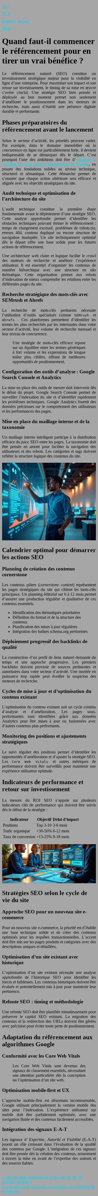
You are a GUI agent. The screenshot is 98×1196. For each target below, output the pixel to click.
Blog (6, 28)
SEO (6, 6)
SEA (6, 14)
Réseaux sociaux (16, 21)
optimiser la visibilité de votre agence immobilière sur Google (49, 161)
